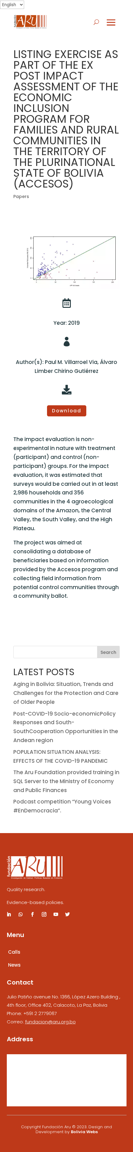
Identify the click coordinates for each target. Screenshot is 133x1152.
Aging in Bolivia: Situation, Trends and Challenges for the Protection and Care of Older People (65, 693)
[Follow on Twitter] (67, 914)
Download (66, 410)
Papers (21, 196)
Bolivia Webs (84, 1132)
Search (108, 652)
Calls (14, 952)
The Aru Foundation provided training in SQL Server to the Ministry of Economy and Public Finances (66, 781)
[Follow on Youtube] (56, 914)
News (14, 965)
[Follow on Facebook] (32, 914)
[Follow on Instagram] (44, 914)
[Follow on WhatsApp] (20, 914)
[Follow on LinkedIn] (9, 914)
